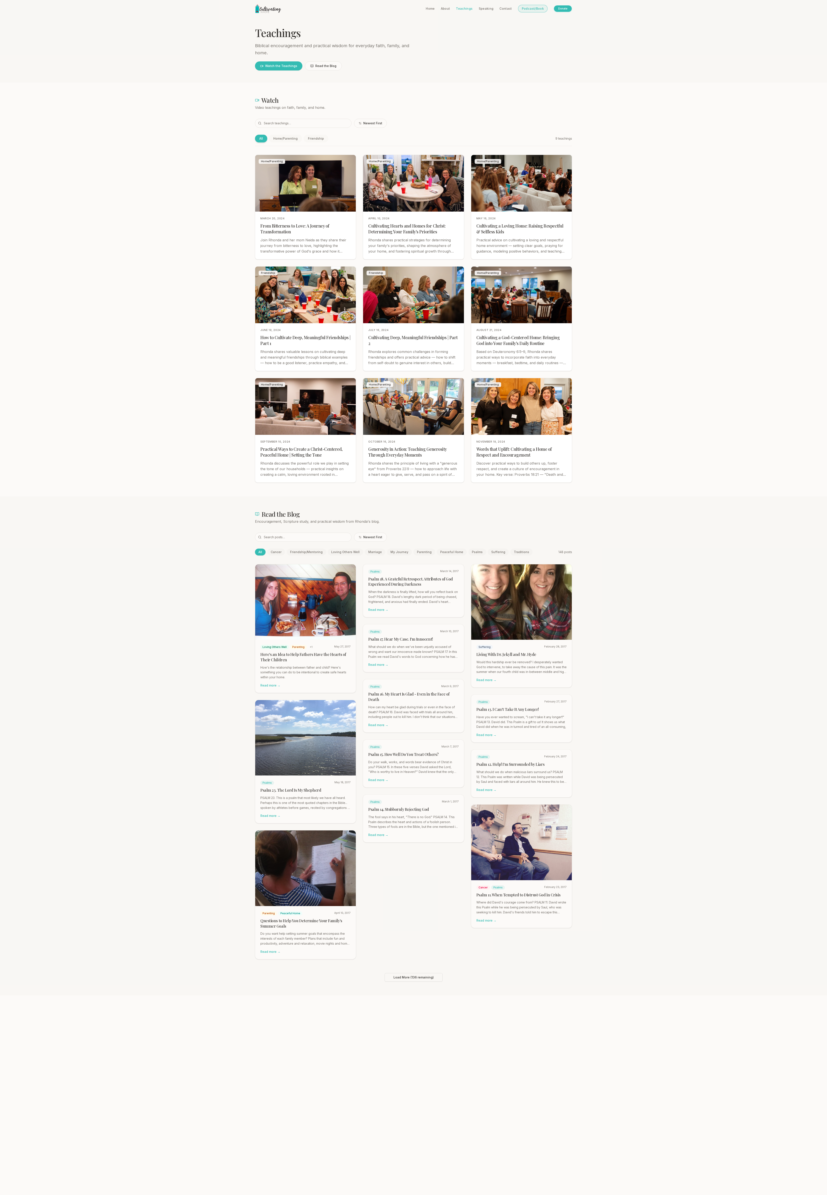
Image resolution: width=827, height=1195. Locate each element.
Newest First (372, 123)
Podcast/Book (533, 8)
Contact (505, 8)
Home (430, 8)
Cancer (276, 552)
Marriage (375, 552)
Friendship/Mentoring (306, 552)
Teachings (464, 8)
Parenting (424, 552)
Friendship (316, 138)
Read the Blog (325, 66)
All (261, 138)
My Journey (399, 552)
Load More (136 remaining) (413, 977)
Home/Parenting (285, 138)
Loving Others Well (345, 552)
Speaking (486, 8)
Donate (562, 8)
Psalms (477, 552)
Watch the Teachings (281, 66)
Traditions (521, 552)
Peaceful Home (451, 552)
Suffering (498, 552)
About (445, 8)
